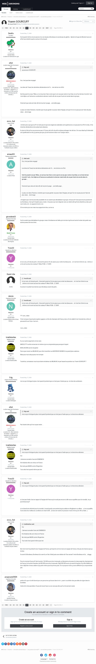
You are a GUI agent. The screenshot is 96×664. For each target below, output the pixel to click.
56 (23, 28)
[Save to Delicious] (14, 644)
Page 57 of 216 (58, 28)
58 (30, 28)
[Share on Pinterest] (26, 644)
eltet (11, 63)
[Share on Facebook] (5, 644)
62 (43, 28)
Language (43, 659)
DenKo (11, 33)
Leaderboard (29, 12)
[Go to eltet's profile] (11, 75)
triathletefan (11, 337)
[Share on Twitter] (2, 644)
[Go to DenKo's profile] (11, 43)
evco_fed (11, 121)
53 (13, 28)
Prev (6, 28)
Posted (25, 33)
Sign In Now (70, 626)
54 (17, 28)
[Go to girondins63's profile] (11, 227)
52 (10, 28)
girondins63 (11, 217)
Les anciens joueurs (33, 24)
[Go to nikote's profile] (11, 306)
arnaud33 (11, 154)
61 (40, 28)
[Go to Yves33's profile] (11, 258)
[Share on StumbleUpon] (20, 644)
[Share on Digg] (11, 644)
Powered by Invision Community (48, 661)
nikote (11, 296)
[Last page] (51, 28)
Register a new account (26, 626)
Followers (86, 21)
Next (47, 28)
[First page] (2, 28)
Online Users (19, 12)
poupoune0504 (11, 577)
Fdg (10, 377)
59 (33, 28)
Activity (15, 9)
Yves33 (11, 248)
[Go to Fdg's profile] (11, 388)
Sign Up (90, 3)
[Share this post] (92, 33)
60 (36, 28)
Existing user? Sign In (77, 3)
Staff (11, 12)
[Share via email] (23, 644)
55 (20, 28)
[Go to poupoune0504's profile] (11, 587)
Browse (6, 9)
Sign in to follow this (76, 21)
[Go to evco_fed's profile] (11, 131)
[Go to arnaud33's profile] (11, 164)
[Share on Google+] (8, 644)
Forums (4, 12)
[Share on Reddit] (17, 644)
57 (26, 28)
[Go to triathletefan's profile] (11, 347)
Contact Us (52, 659)
